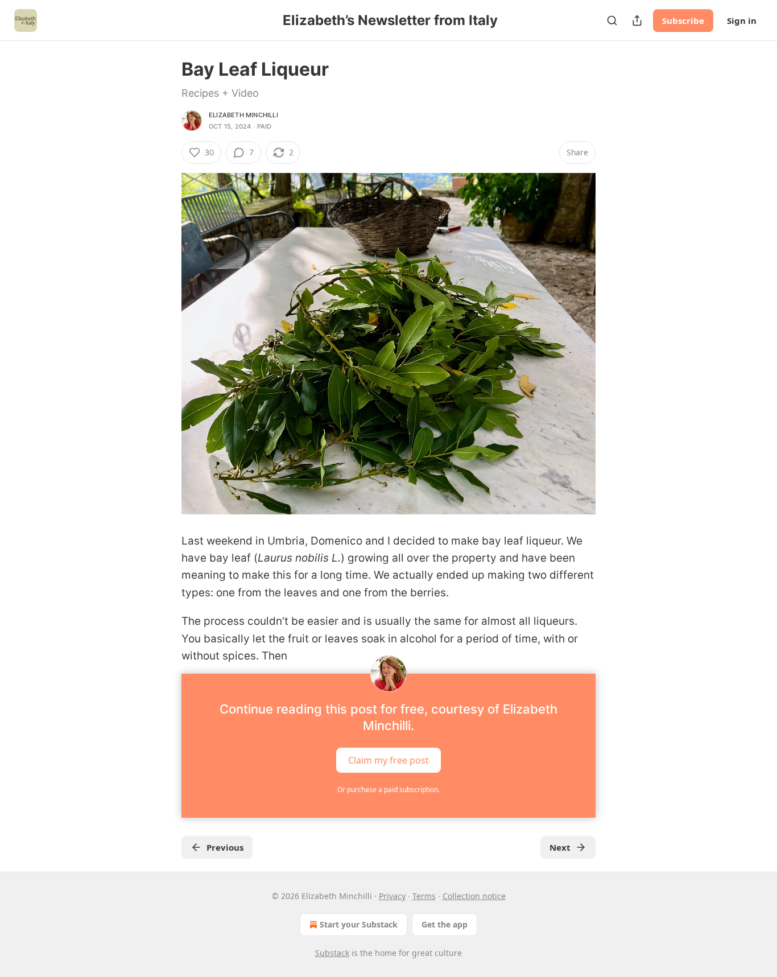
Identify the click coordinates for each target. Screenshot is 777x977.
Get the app (444, 924)
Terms (424, 896)
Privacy (392, 896)
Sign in (742, 20)
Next (560, 847)
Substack (332, 952)
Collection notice (474, 896)
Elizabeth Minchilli (243, 115)
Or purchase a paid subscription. (388, 789)
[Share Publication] (637, 20)
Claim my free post (388, 760)
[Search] (612, 20)
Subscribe (683, 20)
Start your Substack (359, 924)
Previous (224, 847)
